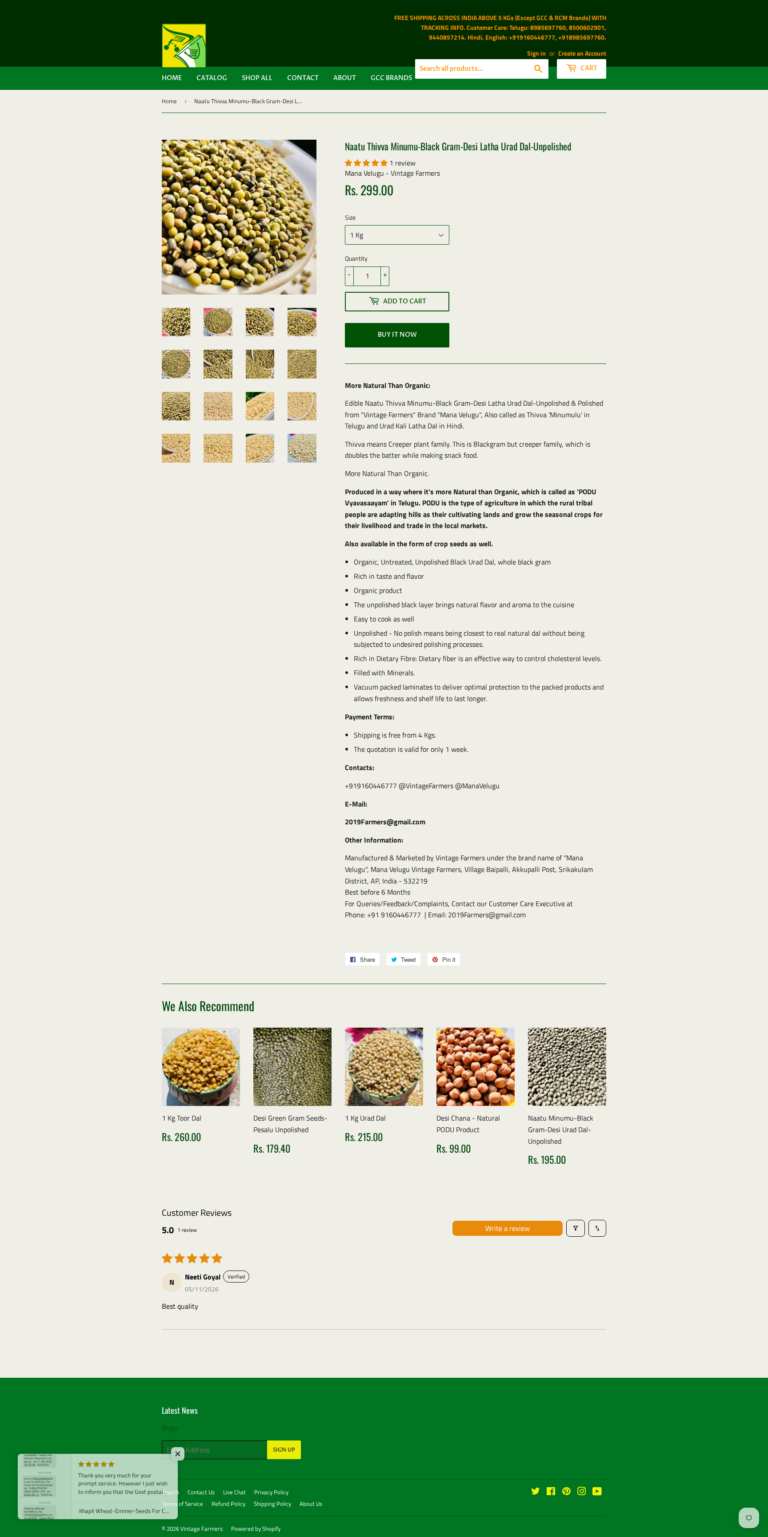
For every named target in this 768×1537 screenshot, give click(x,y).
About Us (311, 1503)
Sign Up (284, 1449)
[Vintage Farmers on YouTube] (597, 1492)
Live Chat (234, 1492)
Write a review (507, 1228)
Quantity (356, 258)
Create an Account (582, 53)
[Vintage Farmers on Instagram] (581, 1492)
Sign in (536, 53)
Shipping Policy (272, 1503)
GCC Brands (391, 78)
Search (170, 1492)
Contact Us (201, 1492)
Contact (303, 78)
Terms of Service (182, 1503)
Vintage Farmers (201, 1528)
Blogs (170, 1428)
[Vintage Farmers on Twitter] (535, 1492)
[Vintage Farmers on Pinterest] (566, 1492)
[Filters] (575, 1228)
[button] (367, 162)
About (344, 78)
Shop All (257, 78)
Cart (588, 68)
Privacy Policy (271, 1492)
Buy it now (397, 335)
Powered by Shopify (255, 1528)
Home (172, 78)
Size (350, 217)
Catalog (211, 78)
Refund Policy (228, 1503)
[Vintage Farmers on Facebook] (551, 1492)
